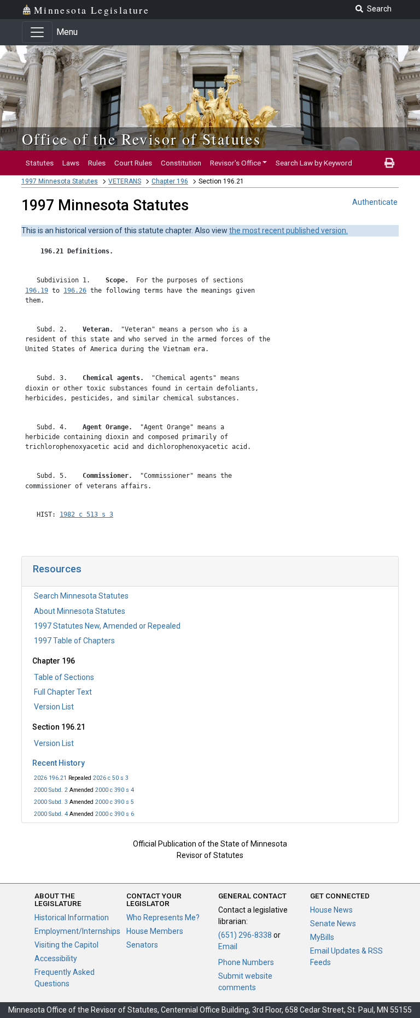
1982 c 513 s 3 (86, 514)
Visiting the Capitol (66, 944)
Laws (70, 162)
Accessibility (55, 958)
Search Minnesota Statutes (81, 595)
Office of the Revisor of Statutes (141, 138)
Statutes (40, 162)
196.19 (36, 290)
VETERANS (124, 181)
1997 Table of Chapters (74, 640)
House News (331, 909)
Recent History (58, 763)
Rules (97, 162)
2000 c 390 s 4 (114, 790)
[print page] (389, 163)
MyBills (322, 937)
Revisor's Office (235, 162)
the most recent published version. (288, 230)
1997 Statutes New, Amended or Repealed (107, 626)
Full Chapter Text (63, 692)
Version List (54, 706)
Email (227, 946)
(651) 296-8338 (245, 935)
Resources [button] (57, 569)
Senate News (333, 923)
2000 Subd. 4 (51, 814)
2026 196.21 (50, 778)
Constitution (181, 162)
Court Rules (133, 162)
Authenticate (375, 202)
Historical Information (71, 917)
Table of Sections (64, 677)
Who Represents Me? (163, 917)
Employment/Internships (77, 931)
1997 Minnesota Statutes (59, 181)
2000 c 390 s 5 (114, 802)
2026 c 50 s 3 (111, 778)
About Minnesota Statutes (79, 611)
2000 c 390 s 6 (114, 814)
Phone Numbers (246, 962)
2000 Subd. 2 (51, 790)
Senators (142, 944)
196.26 (74, 290)
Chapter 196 (169, 181)
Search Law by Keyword (314, 162)
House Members (154, 931)
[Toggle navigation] (37, 32)
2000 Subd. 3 (51, 802)
